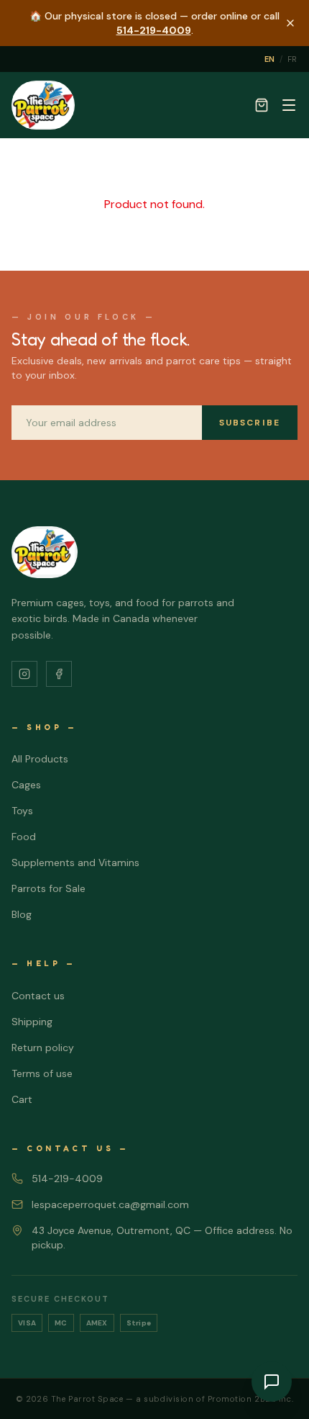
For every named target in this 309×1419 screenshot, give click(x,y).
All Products (39, 758)
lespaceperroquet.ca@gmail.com (110, 1204)
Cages (26, 784)
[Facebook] (59, 674)
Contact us (38, 995)
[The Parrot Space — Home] (43, 105)
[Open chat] (272, 1381)
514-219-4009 (153, 30)
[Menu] (289, 105)
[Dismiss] (290, 23)
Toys (22, 810)
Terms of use (42, 1073)
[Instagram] (24, 674)
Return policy (42, 1047)
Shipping (31, 1021)
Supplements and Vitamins (75, 862)
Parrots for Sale (48, 888)
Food (23, 836)
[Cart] (261, 105)
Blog (21, 914)
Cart (21, 1099)
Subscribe (249, 422)
